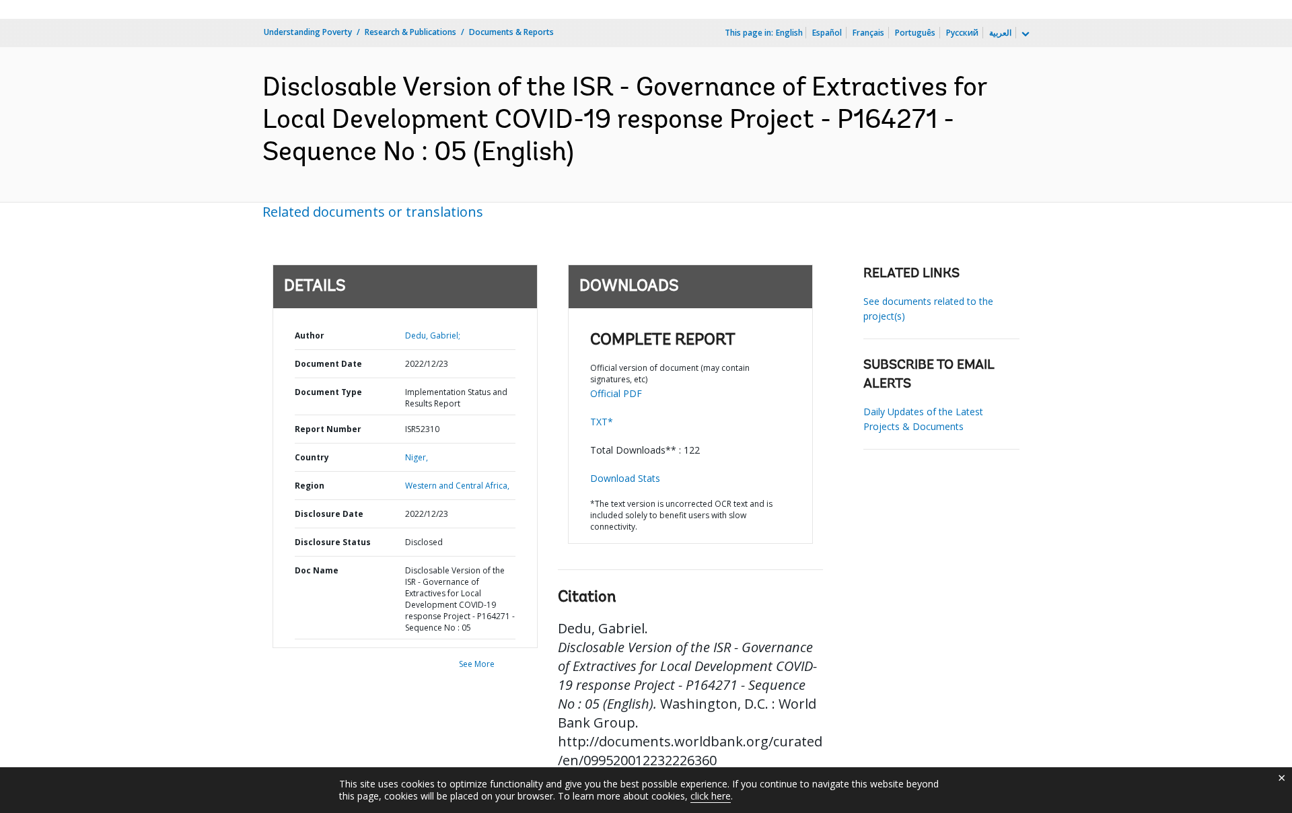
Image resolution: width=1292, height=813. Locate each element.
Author (309, 335)
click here (710, 795)
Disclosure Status (333, 542)
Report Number (328, 429)
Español (827, 32)
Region (309, 485)
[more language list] (1024, 34)
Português (915, 32)
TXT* (601, 421)
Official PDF (616, 393)
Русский (962, 32)
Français (868, 32)
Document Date (328, 363)
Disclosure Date (329, 514)
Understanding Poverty (308, 32)
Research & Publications (410, 32)
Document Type (328, 392)
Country (312, 457)
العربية (1000, 32)
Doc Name (316, 570)
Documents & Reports (511, 32)
